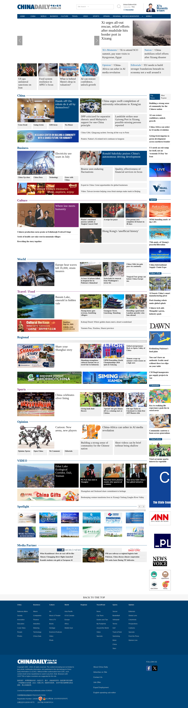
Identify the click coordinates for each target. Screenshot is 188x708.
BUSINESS (54, 16)
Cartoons (132, 628)
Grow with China (69, 178)
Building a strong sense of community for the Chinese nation (95, 445)
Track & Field (117, 632)
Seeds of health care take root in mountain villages (38, 237)
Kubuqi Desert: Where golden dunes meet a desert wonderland (106, 322)
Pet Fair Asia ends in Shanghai (89, 481)
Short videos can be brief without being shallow (128, 444)
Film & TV (52, 620)
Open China (38, 451)
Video (51, 636)
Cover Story (21, 628)
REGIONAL (117, 16)
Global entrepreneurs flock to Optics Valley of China (135, 348)
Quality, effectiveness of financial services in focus (128, 170)
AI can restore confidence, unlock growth (157, 118)
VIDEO (85, 16)
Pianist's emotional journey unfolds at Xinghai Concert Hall (89, 222)
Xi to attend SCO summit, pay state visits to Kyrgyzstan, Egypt (120, 54)
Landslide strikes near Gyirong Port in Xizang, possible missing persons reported (128, 121)
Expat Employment (101, 687)
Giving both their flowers (88, 410)
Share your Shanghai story (63, 348)
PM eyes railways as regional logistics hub (121, 553)
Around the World (103, 628)
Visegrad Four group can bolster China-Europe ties (136, 279)
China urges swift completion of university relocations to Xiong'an (121, 102)
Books (51, 624)
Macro (35, 611)
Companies (37, 615)
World (21, 259)
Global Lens (133, 615)
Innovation (21, 620)
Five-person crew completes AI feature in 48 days (135, 222)
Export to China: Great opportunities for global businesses (104, 185)
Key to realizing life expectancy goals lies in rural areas (159, 407)
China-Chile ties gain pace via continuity (134, 265)
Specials (100, 636)
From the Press (134, 636)
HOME (22, 16)
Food (31, 291)
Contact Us (97, 677)
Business (22, 148)
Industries (36, 624)
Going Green (39, 125)
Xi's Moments (109, 50)
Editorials (136, 65)
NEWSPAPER (134, 16)
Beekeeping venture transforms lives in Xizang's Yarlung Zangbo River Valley (112, 497)
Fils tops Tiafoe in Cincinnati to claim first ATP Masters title (135, 411)
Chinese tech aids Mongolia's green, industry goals (157, 311)
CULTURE (64, 16)
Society (19, 615)
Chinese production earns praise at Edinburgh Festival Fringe (44, 232)
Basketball (116, 615)
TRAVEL (75, 16)
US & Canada (69, 615)
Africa (67, 624)
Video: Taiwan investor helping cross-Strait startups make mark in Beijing (110, 191)
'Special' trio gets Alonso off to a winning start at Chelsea (113, 411)
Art (50, 611)
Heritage (52, 628)
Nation (148, 50)
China (21, 95)
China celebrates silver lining (64, 396)
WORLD (43, 16)
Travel (21, 291)
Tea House (69, 125)
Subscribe (127, 7)
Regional (23, 337)
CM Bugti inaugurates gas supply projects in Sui (159, 375)
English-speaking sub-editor (104, 692)
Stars (114, 648)
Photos (19, 636)
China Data (38, 177)
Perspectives (133, 624)
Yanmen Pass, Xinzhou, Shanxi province (97, 328)
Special (153, 199)
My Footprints (101, 624)
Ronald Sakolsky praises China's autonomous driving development (121, 155)
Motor (115, 640)
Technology (53, 177)
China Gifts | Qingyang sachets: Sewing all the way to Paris (105, 132)
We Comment (54, 451)
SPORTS (96, 16)
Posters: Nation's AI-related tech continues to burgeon (102, 139)
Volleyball (116, 620)
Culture (22, 200)
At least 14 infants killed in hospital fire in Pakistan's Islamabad (90, 281)
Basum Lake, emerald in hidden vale (65, 300)
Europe (67, 620)
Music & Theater (54, 615)
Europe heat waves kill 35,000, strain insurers (66, 268)
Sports (21, 389)
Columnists (154, 385)
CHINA (33, 16)
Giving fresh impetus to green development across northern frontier (159, 139)
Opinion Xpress (24, 451)
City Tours (100, 615)
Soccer (115, 611)
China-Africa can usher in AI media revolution (113, 69)
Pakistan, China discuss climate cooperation (122, 557)
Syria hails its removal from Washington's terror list (112, 281)
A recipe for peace (111, 220)
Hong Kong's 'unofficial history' (120, 231)
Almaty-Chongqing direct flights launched (56, 557)
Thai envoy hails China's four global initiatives (136, 481)
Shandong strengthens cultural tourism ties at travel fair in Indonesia (90, 362)
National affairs (22, 611)
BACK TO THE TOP (94, 597)
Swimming (116, 636)
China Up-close (24, 177)
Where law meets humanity (65, 207)
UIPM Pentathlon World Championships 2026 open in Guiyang (113, 362)
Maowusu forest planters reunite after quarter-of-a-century (113, 482)
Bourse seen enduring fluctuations (92, 170)
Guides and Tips (102, 620)
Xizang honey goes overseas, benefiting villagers (88, 313)
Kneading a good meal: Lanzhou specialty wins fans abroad (135, 313)
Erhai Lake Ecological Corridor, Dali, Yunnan (63, 471)
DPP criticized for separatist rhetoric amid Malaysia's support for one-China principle (95, 121)
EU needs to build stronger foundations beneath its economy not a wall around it (147, 69)
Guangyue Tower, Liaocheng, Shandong (112, 312)
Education (20, 624)
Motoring (36, 628)
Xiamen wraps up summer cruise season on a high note (136, 361)
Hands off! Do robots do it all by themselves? (65, 104)
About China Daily (100, 667)
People (19, 632)
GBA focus (53, 125)
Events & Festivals (55, 632)
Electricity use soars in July (63, 155)
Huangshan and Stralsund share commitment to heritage (103, 491)
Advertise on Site (100, 672)
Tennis (115, 624)
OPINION (106, 16)
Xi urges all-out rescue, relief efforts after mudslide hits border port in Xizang (115, 30)
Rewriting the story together (29, 241)
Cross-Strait (22, 125)
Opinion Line (133, 640)
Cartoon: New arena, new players (66, 429)
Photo (51, 640)
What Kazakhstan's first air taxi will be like (57, 553)
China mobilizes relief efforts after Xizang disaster (157, 54)
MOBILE (149, 16)
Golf (114, 628)
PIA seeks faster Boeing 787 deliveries (119, 560)
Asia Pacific (69, 611)
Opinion (106, 65)
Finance (36, 620)
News (99, 611)
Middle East (69, 628)
